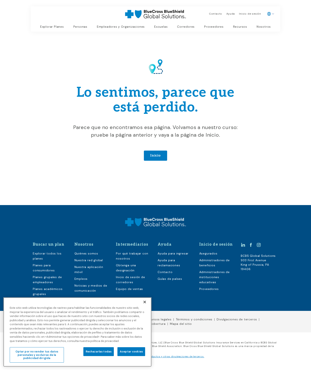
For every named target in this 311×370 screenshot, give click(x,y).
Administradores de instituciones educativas (214, 277)
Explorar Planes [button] (52, 27)
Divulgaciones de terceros (237, 319)
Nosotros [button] (264, 27)
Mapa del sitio (181, 324)
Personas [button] (80, 27)
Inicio (155, 156)
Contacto (215, 13)
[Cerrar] (144, 302)
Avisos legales (160, 319)
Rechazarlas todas (98, 351)
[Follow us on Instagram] (258, 244)
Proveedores (214, 27)
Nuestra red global (88, 260)
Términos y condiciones (194, 319)
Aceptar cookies (131, 351)
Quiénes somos (86, 253)
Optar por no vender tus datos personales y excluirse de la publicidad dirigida (36, 355)
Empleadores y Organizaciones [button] (121, 27)
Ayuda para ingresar (173, 253)
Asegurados (208, 253)
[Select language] (270, 14)
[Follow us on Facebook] (251, 244)
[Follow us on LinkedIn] (243, 244)
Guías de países (170, 279)
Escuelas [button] (161, 27)
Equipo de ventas (129, 289)
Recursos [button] (240, 27)
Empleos (81, 279)
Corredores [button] (186, 27)
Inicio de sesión (250, 13)
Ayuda (230, 13)
